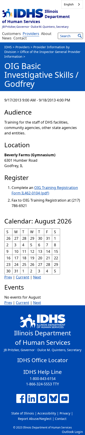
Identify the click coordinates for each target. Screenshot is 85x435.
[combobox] (72, 4)
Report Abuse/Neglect (34, 419)
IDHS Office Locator (42, 360)
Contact (20, 38)
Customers (11, 33)
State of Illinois (22, 413)
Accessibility (46, 413)
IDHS (8, 47)
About (46, 33)
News (7, 38)
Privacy (65, 413)
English (69, 4)
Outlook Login (72, 432)
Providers (31, 33)
